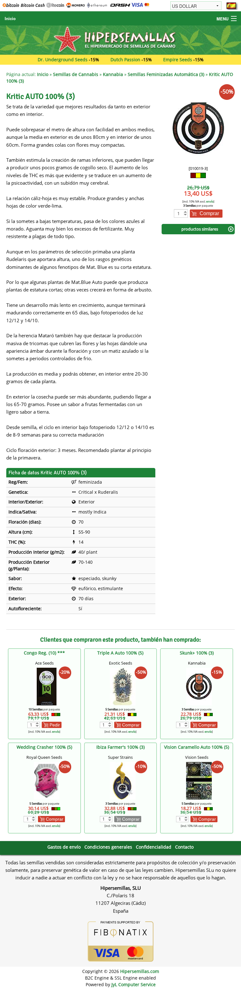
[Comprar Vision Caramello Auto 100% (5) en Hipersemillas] (199, 780)
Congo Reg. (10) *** (44, 653)
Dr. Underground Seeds (63, 59)
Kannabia (113, 74)
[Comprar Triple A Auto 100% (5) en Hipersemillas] (123, 686)
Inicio (10, 18)
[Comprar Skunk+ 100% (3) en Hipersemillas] (199, 686)
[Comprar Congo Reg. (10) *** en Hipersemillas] (47, 686)
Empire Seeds (177, 59)
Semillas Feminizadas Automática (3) (166, 74)
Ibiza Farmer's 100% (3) (120, 747)
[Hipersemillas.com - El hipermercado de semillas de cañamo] (120, 39)
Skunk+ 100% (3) (197, 653)
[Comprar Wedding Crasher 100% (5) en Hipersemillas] (47, 780)
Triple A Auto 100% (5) (120, 653)
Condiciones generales (108, 847)
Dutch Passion (125, 59)
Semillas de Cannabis (75, 74)
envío (209, 201)
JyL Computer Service (133, 984)
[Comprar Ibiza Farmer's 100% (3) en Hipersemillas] (123, 780)
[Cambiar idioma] (231, 5)
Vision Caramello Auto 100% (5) (196, 747)
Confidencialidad (153, 847)
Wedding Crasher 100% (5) (44, 747)
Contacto (184, 847)
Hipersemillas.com (139, 971)
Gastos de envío (64, 847)
